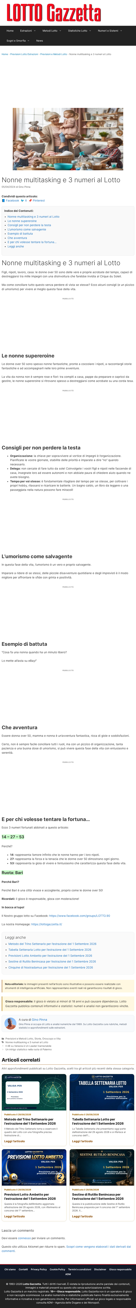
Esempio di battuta (20, 233)
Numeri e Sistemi (108, 30)
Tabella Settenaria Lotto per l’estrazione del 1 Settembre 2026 (49, 949)
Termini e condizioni (79, 1269)
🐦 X (24, 200)
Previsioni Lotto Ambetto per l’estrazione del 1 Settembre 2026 (50, 955)
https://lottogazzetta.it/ (46, 924)
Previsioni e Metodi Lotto (53, 54)
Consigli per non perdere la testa (29, 225)
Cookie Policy (57, 1269)
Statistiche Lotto (77, 30)
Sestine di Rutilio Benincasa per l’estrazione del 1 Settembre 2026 (52, 961)
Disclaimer (100, 1269)
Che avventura (17, 238)
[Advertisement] (68, 82)
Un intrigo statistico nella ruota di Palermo (28, 1049)
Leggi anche (16, 246)
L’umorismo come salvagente (27, 229)
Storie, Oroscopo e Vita (47, 1038)
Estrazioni (26, 30)
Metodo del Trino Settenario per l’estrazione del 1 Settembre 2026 (52, 944)
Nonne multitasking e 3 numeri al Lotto (33, 216)
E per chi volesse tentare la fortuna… (32, 242)
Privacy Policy (39, 1269)
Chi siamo (10, 1269)
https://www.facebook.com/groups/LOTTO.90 (79, 915)
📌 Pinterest (37, 200)
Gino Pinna (39, 1019)
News (39, 40)
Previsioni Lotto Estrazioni (24, 54)
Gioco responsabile (120, 1269)
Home (10, 30)
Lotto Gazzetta (114, 13)
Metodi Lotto (50, 30)
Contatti (23, 1269)
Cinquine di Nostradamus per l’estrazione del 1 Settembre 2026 (50, 967)
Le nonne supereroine (22, 221)
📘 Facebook (10, 200)
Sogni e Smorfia (16, 40)
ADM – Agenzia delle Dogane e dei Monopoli (73, 1302)
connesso (24, 1238)
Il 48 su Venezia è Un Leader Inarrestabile (28, 1045)
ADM (68, 1274)
